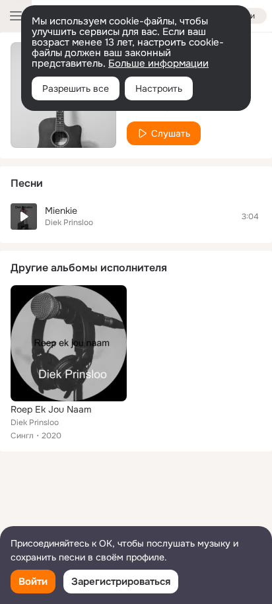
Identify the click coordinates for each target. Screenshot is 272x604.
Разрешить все (75, 88)
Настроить (158, 88)
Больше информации (158, 63)
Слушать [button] (170, 133)
